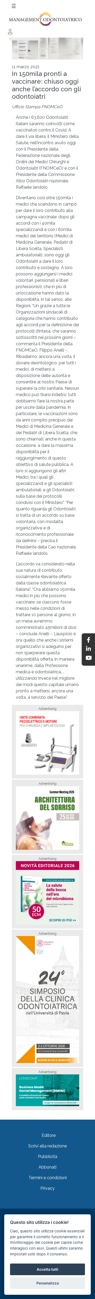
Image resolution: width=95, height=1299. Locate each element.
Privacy (47, 1188)
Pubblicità (47, 1156)
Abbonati (47, 1167)
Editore (49, 1135)
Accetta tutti (47, 1269)
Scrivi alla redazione (47, 1145)
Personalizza (47, 1283)
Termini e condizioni (47, 1177)
